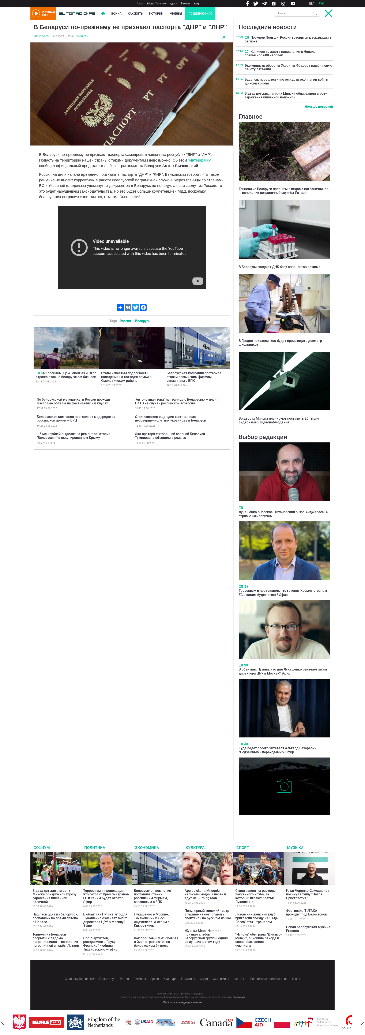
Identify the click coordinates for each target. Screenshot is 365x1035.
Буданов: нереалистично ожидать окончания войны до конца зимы (286, 81)
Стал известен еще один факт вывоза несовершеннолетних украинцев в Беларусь (170, 419)
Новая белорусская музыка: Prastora (308, 929)
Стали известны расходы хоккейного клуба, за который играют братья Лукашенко (255, 896)
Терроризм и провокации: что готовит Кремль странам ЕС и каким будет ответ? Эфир (283, 593)
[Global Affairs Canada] (216, 1022)
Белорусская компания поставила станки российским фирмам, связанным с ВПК (194, 376)
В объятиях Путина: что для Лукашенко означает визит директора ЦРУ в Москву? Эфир (283, 671)
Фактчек (185, 3)
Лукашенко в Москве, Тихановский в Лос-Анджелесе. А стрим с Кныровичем (151, 920)
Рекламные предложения (268, 979)
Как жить (135, 13)
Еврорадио (41, 35)
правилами (239, 997)
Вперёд (362, 1022)
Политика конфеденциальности (182, 1002)
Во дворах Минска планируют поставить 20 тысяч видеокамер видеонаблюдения (279, 420)
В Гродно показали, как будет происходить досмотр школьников (280, 343)
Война (116, 13)
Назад (2, 1022)
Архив (154, 979)
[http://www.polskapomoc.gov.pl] (352, 1022)
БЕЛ (311, 3)
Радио (124, 979)
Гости (140, 3)
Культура (195, 847)
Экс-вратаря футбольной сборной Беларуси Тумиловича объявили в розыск (170, 436)
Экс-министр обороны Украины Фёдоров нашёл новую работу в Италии (288, 67)
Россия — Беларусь (135, 321)
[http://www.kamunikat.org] (166, 1022)
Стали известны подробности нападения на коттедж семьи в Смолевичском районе (126, 376)
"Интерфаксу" (200, 160)
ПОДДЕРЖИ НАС (200, 13)
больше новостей (319, 107)
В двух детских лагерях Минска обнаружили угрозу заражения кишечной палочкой (286, 95)
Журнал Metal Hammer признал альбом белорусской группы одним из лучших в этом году (206, 936)
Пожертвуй (107, 979)
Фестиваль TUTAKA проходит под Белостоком (307, 913)
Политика (94, 847)
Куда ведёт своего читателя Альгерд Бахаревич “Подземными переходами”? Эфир (277, 750)
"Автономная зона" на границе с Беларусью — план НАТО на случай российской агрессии (176, 401)
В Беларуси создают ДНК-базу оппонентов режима (279, 267)
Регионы (139, 979)
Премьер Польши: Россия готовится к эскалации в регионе (288, 39)
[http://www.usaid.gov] (144, 1022)
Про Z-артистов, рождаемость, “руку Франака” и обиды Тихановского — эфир (100, 943)
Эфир (196, 3)
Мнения (176, 13)
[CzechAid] (253, 1022)
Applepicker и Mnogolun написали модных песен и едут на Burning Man (205, 894)
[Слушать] (246, 586)
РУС (321, 3)
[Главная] (77, 13)
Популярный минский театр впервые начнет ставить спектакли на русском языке (208, 914)
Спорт (242, 847)
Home (103, 13)
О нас (296, 979)
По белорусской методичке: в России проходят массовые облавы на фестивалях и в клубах (74, 401)
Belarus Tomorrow (156, 3)
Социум (83, 35)
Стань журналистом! (80, 979)
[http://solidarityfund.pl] (316, 1022)
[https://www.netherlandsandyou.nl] (94, 1022)
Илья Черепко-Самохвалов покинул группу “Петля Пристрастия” (307, 894)
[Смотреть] (223, 37)
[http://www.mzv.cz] (187, 1022)
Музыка (295, 847)
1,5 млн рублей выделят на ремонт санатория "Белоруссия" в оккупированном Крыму (73, 436)
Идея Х (173, 3)
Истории (156, 13)
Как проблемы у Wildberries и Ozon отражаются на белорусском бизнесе (66, 375)
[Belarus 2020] (46, 1022)
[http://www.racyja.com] (128, 1022)
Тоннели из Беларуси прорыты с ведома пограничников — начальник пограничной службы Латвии (283, 191)
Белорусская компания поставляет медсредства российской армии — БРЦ (76, 419)
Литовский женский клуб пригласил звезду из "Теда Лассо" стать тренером (256, 918)
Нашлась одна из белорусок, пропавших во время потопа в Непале (55, 918)
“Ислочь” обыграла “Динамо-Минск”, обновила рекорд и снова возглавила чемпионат (258, 940)
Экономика (147, 847)
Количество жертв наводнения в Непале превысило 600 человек (280, 53)
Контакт (240, 979)
